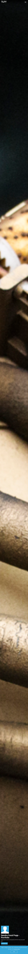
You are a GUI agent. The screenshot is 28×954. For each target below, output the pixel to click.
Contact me (4, 943)
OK (14, 951)
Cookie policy (17, 949)
